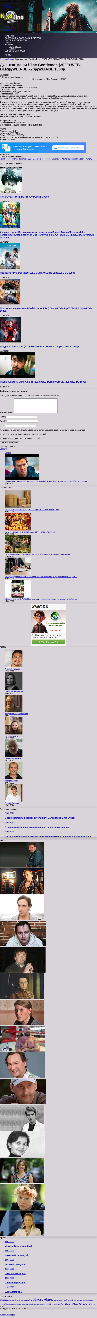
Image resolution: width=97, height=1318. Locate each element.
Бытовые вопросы (15, 51)
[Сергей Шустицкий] (23, 972)
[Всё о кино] (12, 24)
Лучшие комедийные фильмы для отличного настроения (30, 532)
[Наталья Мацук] (13, 734)
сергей (48, 1304)
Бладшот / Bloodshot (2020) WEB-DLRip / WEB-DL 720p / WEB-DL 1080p (39, 346)
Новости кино (12, 42)
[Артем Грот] (22, 1130)
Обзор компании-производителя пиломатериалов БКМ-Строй (32, 510)
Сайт (2, 425)
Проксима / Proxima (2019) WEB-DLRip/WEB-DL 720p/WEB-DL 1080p (37, 273)
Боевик (12, 49)
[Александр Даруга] (22, 893)
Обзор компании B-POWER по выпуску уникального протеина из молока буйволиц (41, 599)
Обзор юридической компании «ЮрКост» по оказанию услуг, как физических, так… (41, 577)
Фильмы (9, 45)
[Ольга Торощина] (22, 1025)
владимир (56, 1300)
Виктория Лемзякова (14, 691)
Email (3, 421)
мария (13, 1304)
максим (8, 1304)
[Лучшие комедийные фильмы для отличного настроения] (18, 530)
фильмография (70, 1303)
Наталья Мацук (11, 736)
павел (43, 1304)
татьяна (54, 1304)
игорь (88, 1300)
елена (83, 1300)
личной (3, 1304)
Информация (15, 47)
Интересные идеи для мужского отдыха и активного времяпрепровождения (38, 554)
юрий (2, 1306)
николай (30, 1304)
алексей (13, 1300)
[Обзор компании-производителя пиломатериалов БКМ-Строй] (18, 507)
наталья (25, 1304)
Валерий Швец (11, 781)
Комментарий (6, 413)
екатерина (77, 1300)
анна (32, 1300)
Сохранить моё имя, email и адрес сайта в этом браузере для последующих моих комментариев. (45, 430)
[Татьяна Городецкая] (22, 1157)
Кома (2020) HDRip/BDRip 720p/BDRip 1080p (24, 197)
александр (5, 1300)
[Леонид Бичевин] (13, 801)
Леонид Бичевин (12, 803)
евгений (70, 1300)
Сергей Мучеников (13, 758)
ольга (39, 1304)
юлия (93, 1304)
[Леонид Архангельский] (22, 920)
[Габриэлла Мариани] (22, 1236)
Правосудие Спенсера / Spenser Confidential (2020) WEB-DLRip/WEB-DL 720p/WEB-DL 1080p (46, 481)
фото (87, 1303)
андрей (27, 1300)
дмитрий (63, 1300)
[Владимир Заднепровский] (13, 712)
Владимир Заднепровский (16, 714)
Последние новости (16, 40)
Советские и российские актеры (23, 38)
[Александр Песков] (22, 1077)
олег (34, 1304)
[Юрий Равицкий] (22, 867)
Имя (2, 417)
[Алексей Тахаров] (13, 667)
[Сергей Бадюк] (22, 1051)
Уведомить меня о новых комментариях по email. (24, 434)
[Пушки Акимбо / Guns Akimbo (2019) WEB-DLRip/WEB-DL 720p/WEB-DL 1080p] (17, 377)
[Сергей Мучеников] (13, 756)
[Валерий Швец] (13, 779)
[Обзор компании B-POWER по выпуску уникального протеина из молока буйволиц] (18, 597)
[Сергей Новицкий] (23, 1104)
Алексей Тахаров (12, 669)
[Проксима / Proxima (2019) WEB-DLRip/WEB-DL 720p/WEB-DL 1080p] (10, 268)
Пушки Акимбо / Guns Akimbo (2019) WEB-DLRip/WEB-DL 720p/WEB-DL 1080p (43, 382)
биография (43, 1299)
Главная (3, 59)
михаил (18, 1304)
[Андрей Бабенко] (23, 946)
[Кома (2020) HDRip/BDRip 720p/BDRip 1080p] (11, 192)
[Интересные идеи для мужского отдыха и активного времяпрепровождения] (18, 552)
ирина (92, 1300)
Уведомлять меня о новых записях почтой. (21, 438)
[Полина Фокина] (22, 998)
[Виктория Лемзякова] (13, 689)
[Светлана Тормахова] (22, 1209)
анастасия (20, 1300)
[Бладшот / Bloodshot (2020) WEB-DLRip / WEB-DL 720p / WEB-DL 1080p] (10, 342)
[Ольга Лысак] (22, 1183)
